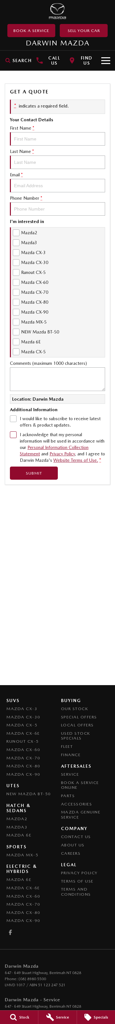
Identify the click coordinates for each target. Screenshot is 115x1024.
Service (70, 774)
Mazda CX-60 (23, 749)
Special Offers (79, 717)
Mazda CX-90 (23, 774)
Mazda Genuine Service (81, 815)
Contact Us (76, 836)
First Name (22, 128)
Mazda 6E (18, 835)
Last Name (22, 151)
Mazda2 (16, 818)
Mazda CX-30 (23, 717)
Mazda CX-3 (21, 708)
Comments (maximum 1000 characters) (48, 363)
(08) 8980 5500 (32, 979)
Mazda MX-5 (22, 854)
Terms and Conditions (76, 892)
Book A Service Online (80, 785)
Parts (68, 795)
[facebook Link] (10, 932)
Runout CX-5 (22, 741)
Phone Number (26, 198)
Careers (71, 853)
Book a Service (31, 30)
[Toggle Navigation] (105, 60)
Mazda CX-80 (23, 766)
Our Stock (74, 708)
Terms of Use (77, 881)
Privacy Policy (62, 453)
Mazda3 (16, 827)
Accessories (76, 804)
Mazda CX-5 (21, 725)
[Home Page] (57, 11)
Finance (71, 754)
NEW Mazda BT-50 (28, 793)
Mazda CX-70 (23, 758)
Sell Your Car (84, 30)
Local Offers (77, 725)
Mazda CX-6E (23, 733)
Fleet (67, 746)
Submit (34, 473)
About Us (73, 845)
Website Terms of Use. (75, 460)
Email (16, 174)
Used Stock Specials (75, 736)
